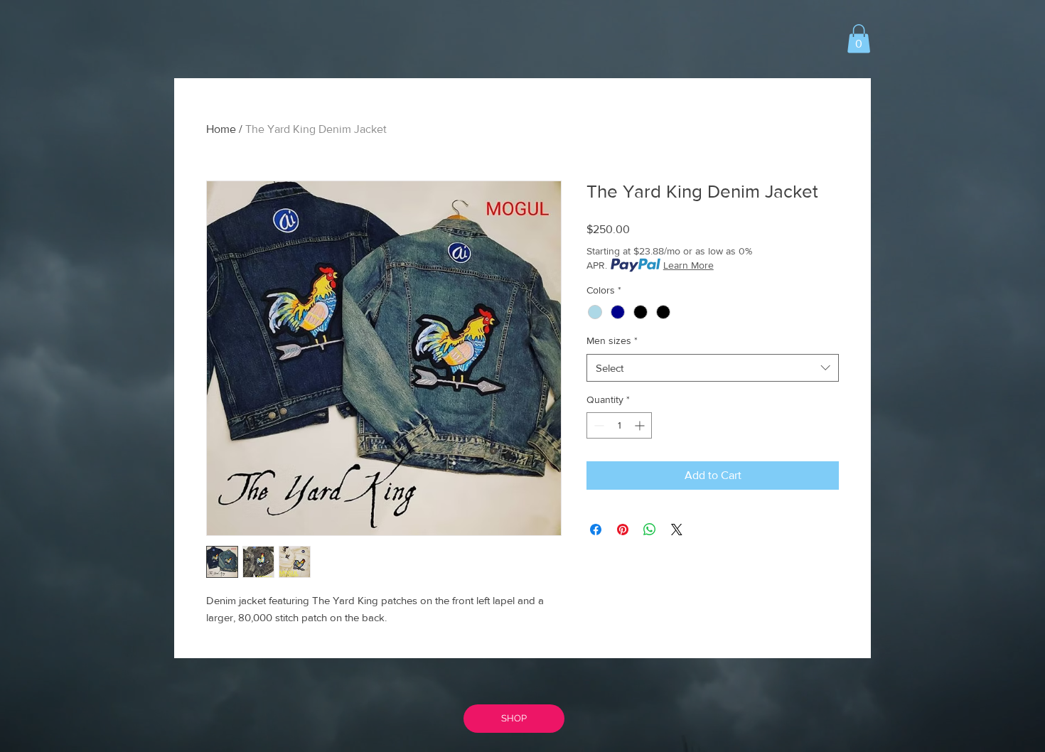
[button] (859, 38)
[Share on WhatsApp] (649, 529)
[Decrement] (597, 425)
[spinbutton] (619, 425)
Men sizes (612, 340)
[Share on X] (676, 529)
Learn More (688, 265)
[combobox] (712, 368)
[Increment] (641, 425)
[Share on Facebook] (595, 529)
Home (221, 129)
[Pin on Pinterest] (622, 529)
